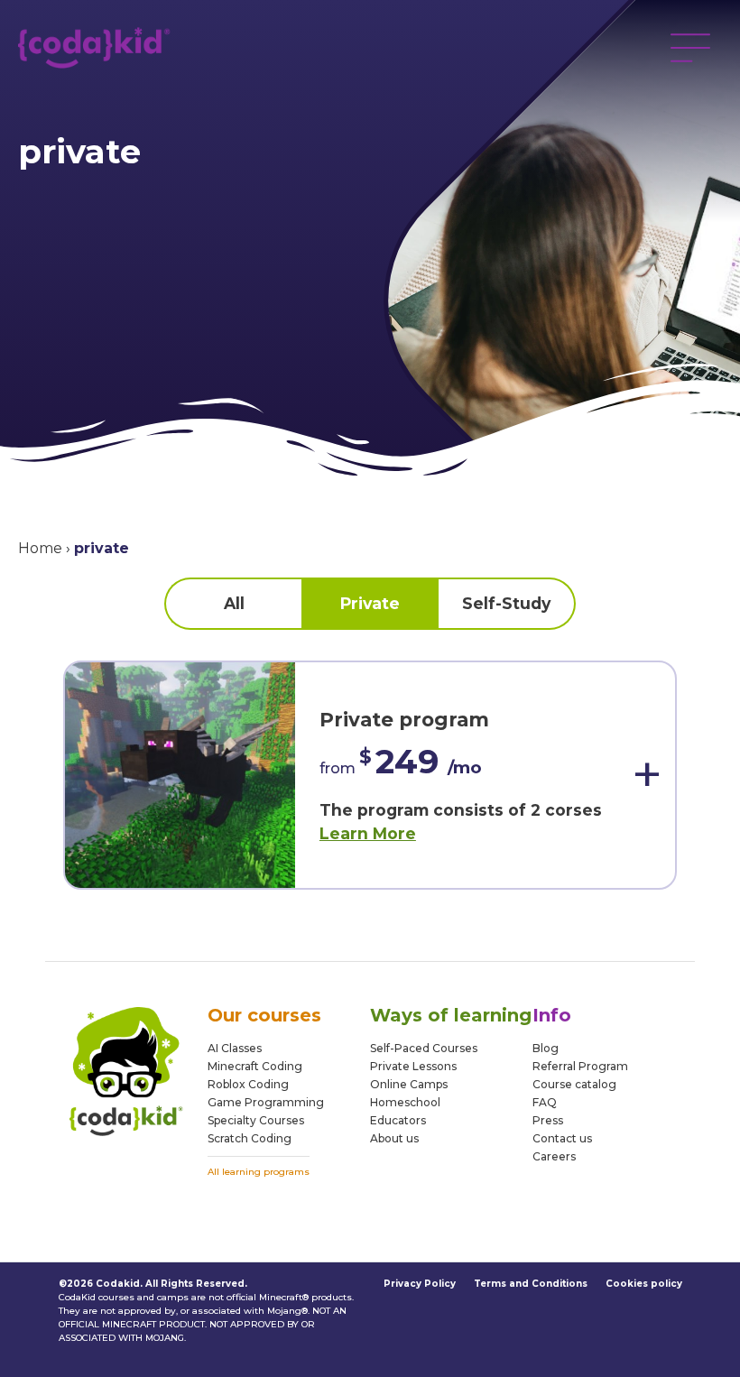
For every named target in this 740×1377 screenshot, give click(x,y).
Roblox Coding (248, 1084)
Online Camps (409, 1084)
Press (547, 1120)
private (370, 603)
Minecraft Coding (255, 1066)
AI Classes (235, 1048)
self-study (506, 603)
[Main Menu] (690, 47)
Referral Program (580, 1066)
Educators (398, 1120)
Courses (280, 1120)
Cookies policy (644, 1283)
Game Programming (266, 1102)
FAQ (544, 1102)
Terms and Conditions (530, 1283)
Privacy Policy (420, 1283)
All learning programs (259, 1172)
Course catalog (574, 1084)
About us (394, 1138)
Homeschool (405, 1102)
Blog (545, 1048)
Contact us (562, 1138)
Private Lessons (413, 1066)
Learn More (367, 833)
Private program (404, 719)
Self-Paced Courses (423, 1048)
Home (40, 548)
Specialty (232, 1120)
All (234, 603)
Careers (554, 1156)
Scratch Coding (249, 1138)
